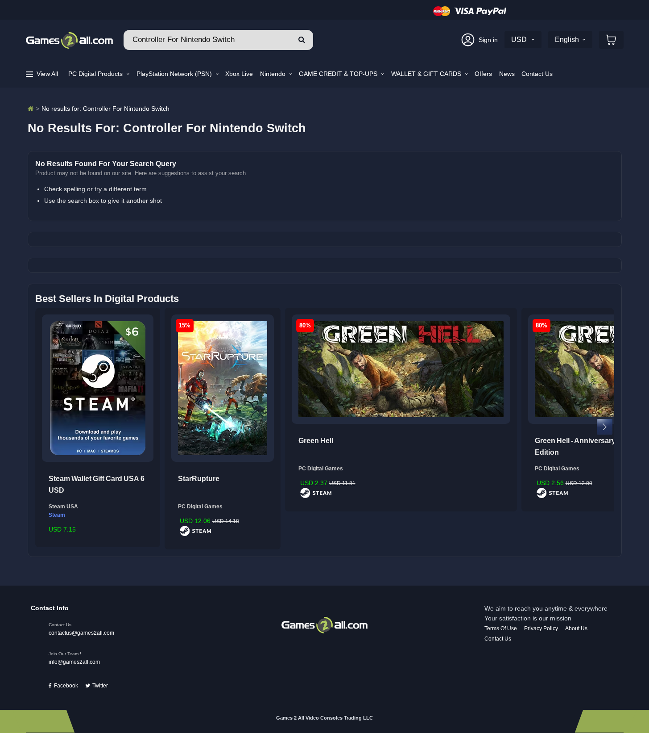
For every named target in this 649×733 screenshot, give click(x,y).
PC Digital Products (96, 73)
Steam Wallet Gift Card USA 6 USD (97, 484)
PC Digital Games (200, 506)
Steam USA (63, 506)
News (507, 73)
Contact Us (537, 73)
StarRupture (198, 478)
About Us (576, 628)
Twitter (100, 686)
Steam (57, 515)
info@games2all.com (74, 662)
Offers (483, 73)
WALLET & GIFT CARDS (427, 73)
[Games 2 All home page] (324, 624)
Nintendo (273, 73)
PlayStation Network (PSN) (175, 73)
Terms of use (500, 628)
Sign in (488, 39)
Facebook (66, 686)
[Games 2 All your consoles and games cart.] (611, 40)
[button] (301, 40)
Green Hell (315, 440)
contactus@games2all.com (81, 633)
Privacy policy (541, 628)
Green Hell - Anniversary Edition (575, 446)
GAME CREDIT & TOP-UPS (339, 73)
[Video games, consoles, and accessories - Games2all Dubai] (30, 108)
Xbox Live (239, 73)
